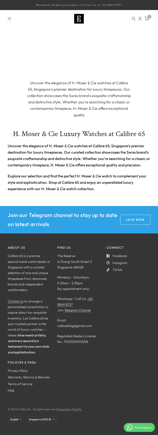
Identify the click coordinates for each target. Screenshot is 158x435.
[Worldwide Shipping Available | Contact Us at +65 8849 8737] (79, 5)
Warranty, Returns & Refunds (29, 377)
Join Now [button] (135, 219)
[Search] (133, 18)
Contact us (15, 301)
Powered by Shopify (69, 409)
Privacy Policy (18, 371)
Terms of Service (20, 384)
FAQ (11, 390)
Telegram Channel (77, 310)
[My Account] (140, 18)
